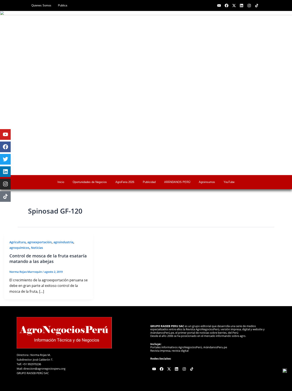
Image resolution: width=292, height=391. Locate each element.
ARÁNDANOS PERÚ (177, 182)
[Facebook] (5, 147)
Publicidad (149, 182)
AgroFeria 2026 (124, 182)
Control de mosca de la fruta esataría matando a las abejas (48, 258)
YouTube (229, 182)
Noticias (37, 248)
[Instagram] (5, 184)
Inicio (61, 182)
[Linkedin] (5, 171)
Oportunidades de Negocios (90, 182)
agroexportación (39, 242)
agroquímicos (19, 248)
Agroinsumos (207, 182)
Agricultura (17, 242)
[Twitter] (5, 159)
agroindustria (63, 242)
